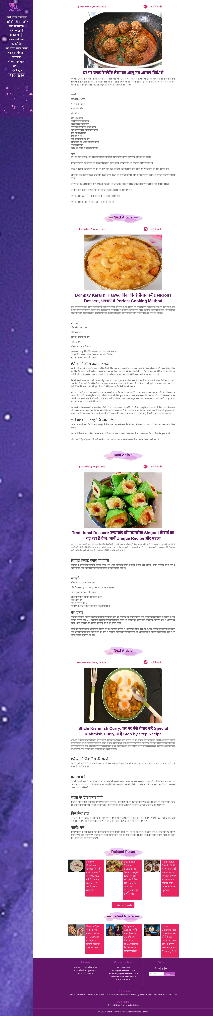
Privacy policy (126, 1005)
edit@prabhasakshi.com (123, 970)
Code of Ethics (123, 979)
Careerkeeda (124, 994)
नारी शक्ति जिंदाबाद (17, 17)
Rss (137, 1005)
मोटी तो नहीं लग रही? (17, 21)
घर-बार (16, 66)
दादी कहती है (17, 30)
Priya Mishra (85, 7)
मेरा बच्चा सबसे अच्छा (17, 48)
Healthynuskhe (139, 994)
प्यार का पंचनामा (16, 52)
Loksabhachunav (93, 994)
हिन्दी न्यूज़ (17, 70)
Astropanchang (110, 994)
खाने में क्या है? (16, 26)
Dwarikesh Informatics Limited (134, 1012)
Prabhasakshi (78, 994)
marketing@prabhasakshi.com (123, 973)
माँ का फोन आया (16, 61)
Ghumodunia (153, 994)
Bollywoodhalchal (169, 994)
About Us (114, 1005)
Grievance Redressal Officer (123, 976)
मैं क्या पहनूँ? (16, 35)
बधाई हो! (16, 57)
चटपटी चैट (16, 43)
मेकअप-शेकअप (17, 39)
